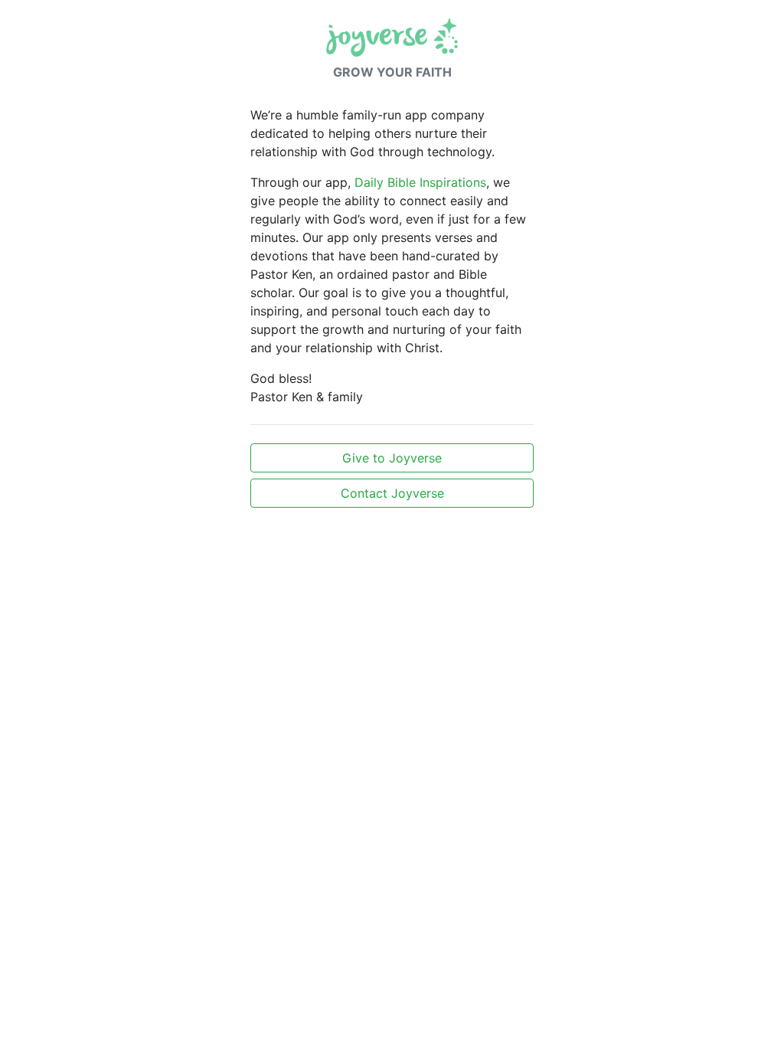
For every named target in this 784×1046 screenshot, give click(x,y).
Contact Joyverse (392, 493)
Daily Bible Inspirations (420, 182)
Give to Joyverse (392, 458)
